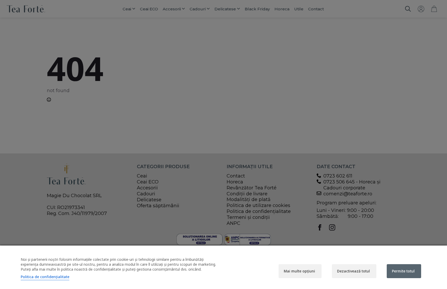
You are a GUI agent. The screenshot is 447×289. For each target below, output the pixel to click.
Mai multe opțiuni (299, 271)
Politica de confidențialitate (45, 276)
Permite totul (403, 271)
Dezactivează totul (353, 271)
